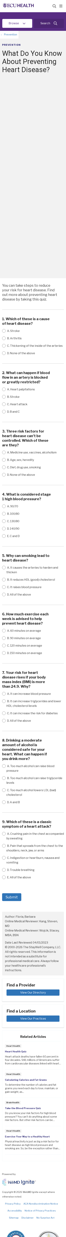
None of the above (21, 353)
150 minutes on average (24, 653)
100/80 (13, 513)
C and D (13, 536)
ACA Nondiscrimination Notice (40, 1203)
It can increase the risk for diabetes (32, 713)
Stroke (13, 331)
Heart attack (17, 404)
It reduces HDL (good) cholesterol (31, 579)
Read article (33, 1057)
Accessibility (14, 1210)
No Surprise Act (45, 1217)
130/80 (13, 521)
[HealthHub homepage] (27, 6)
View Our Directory (33, 992)
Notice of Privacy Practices (40, 1210)
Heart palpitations (21, 389)
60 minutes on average (24, 630)
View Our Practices (33, 1018)
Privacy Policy (13, 1203)
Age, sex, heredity (20, 460)
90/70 (12, 506)
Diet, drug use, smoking (24, 467)
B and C (13, 411)
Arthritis (14, 338)
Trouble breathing (20, 870)
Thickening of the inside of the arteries (35, 345)
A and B (13, 802)
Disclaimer (27, 1217)
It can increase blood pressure (29, 693)
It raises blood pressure (24, 587)
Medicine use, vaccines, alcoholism (31, 452)
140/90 (13, 528)
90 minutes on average (24, 638)
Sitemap (14, 1217)
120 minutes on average (24, 645)
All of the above (19, 594)
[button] (61, 6)
